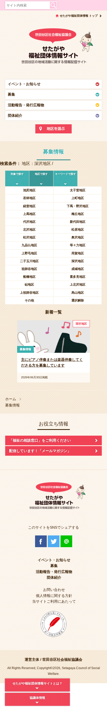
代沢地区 (29, 222)
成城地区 (77, 269)
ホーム (10, 399)
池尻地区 (29, 190)
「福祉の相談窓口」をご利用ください (40, 440)
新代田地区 (77, 222)
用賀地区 (77, 253)
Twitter (53, 541)
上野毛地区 (29, 253)
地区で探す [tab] (41, 173)
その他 (29, 300)
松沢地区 (29, 237)
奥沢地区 (77, 237)
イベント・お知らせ (24, 84)
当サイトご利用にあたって (54, 601)
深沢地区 (77, 261)
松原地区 (77, 229)
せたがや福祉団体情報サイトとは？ (37, 683)
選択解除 (77, 300)
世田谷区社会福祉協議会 (62, 659)
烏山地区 (77, 292)
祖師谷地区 (29, 269)
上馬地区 (29, 214)
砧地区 (29, 284)
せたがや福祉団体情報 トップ (79, 15)
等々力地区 (77, 245)
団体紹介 (15, 115)
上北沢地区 (77, 284)
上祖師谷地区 (29, 292)
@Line (66, 541)
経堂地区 (29, 206)
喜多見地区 (77, 277)
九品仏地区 (29, 245)
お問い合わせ (54, 590)
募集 (11, 94)
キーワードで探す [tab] (65, 173)
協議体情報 (37, 698)
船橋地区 (29, 277)
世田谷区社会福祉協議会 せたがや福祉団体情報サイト (53, 48)
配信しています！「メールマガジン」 (40, 451)
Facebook (41, 541)
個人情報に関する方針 (54, 596)
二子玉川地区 (29, 261)
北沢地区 (29, 229)
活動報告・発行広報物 (26, 105)
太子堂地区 (77, 190)
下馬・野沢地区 (78, 206)
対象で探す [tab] (17, 173)
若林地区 (29, 198)
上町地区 (77, 198)
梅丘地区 (77, 214)
